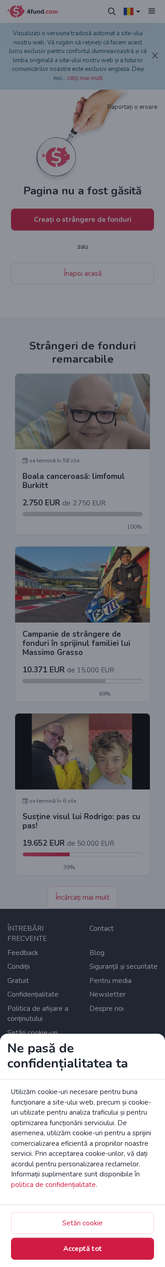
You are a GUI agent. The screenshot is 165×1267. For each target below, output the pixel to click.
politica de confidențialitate (53, 1184)
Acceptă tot (82, 1248)
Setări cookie (82, 1223)
